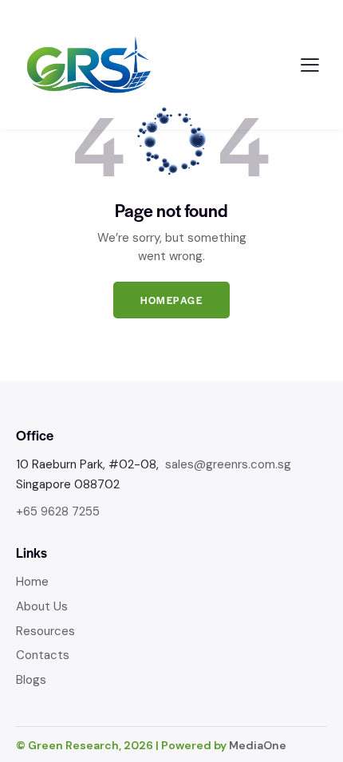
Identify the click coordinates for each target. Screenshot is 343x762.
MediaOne (257, 745)
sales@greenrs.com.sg (228, 464)
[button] (310, 65)
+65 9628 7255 (58, 511)
